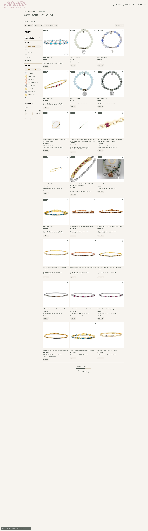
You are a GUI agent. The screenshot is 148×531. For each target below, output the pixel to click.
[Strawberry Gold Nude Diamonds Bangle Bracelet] (83, 252)
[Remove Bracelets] (41, 26)
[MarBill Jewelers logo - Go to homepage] (15, 4)
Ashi (28, 50)
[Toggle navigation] (145, 4)
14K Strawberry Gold (33, 82)
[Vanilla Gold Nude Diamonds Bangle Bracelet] (56, 294)
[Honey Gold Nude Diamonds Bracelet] (110, 335)
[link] (116, 4)
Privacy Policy (20, 528)
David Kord (29, 52)
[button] (134, 4)
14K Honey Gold (31, 76)
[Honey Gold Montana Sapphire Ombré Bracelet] (83, 335)
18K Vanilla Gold (31, 91)
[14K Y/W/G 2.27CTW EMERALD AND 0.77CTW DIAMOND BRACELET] (56, 124)
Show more (28, 60)
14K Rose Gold (31, 79)
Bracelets (34, 11)
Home (25, 11)
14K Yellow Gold (31, 88)
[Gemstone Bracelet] (56, 42)
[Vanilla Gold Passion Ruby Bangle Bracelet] (83, 294)
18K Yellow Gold (31, 94)
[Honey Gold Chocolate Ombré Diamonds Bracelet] (56, 335)
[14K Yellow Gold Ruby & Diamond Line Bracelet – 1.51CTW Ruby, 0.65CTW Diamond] (110, 124)
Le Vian (29, 55)
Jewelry (29, 11)
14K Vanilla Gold (31, 85)
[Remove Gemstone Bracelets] (57, 26)
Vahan (28, 57)
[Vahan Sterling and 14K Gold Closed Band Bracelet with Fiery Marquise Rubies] (83, 169)
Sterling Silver (31, 73)
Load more (83, 371)
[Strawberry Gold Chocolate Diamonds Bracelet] (83, 211)
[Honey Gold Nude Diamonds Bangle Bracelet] (56, 252)
